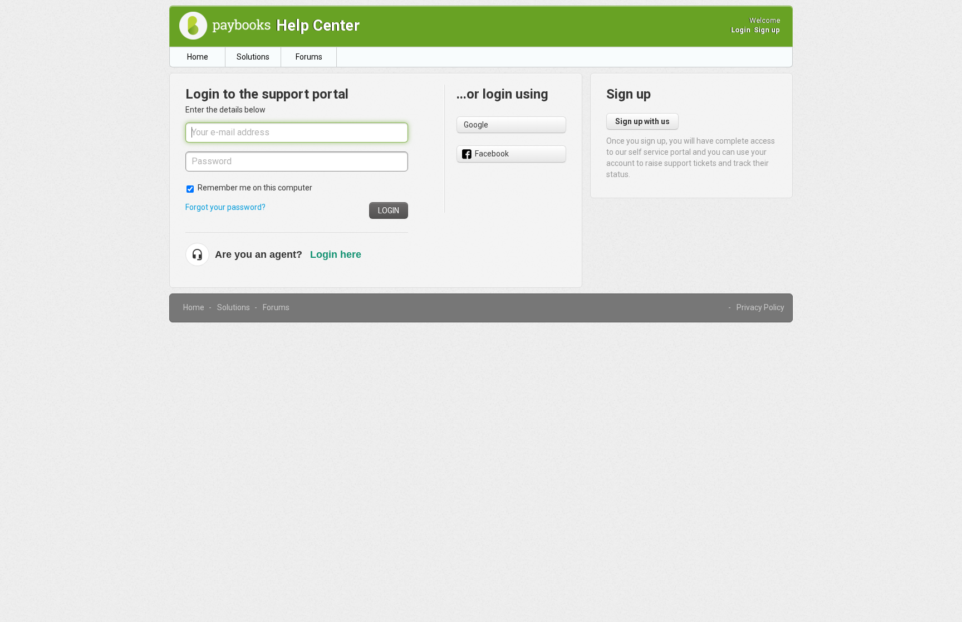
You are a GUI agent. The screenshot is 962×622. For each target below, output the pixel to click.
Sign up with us (642, 121)
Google (476, 124)
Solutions (253, 56)
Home (197, 56)
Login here (335, 254)
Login (388, 210)
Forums (309, 56)
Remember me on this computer (255, 187)
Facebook (492, 153)
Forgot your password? (225, 207)
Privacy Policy (760, 307)
